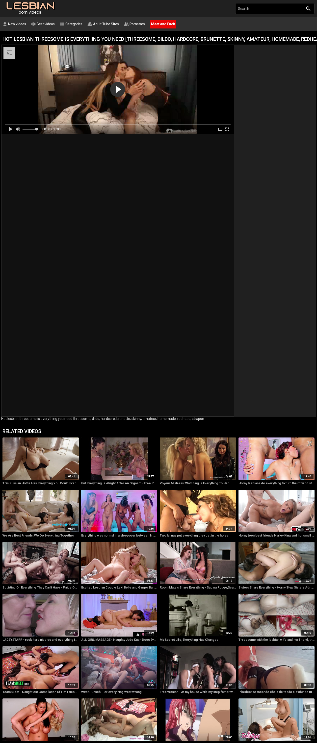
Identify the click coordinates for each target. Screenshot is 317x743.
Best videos (43, 24)
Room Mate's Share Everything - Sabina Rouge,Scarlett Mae (198, 587)
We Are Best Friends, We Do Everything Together (38, 535)
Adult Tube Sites (103, 24)
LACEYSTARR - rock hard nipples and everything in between (40, 639)
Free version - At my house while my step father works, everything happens (198, 692)
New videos (14, 24)
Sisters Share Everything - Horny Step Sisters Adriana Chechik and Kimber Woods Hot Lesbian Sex (276, 587)
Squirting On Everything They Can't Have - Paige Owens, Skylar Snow (40, 587)
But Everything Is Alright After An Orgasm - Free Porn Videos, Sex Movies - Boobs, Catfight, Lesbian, (119, 483)
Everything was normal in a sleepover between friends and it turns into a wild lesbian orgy (119, 535)
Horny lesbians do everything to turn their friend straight (276, 483)
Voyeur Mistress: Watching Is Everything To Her (194, 483)
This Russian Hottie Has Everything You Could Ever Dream (40, 483)
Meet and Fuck (163, 24)
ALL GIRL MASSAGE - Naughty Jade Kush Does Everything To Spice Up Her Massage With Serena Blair (119, 639)
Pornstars (134, 24)
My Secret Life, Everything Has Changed (189, 639)
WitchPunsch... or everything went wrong (111, 692)
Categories (71, 24)
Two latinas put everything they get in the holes (194, 535)
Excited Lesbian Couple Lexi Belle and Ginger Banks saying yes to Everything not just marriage (119, 587)
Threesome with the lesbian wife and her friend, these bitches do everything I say (276, 639)
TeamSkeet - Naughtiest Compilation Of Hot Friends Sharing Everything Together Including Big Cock (40, 692)
